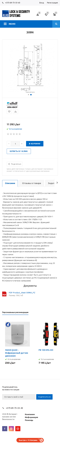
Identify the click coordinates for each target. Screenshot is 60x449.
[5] (19, 134)
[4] (16, 134)
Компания (30, 414)
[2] (11, 134)
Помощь (29, 420)
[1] (8, 134)
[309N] (30, 92)
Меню (12, 24)
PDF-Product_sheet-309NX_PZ (22, 293)
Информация (31, 417)
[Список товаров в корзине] (56, 15)
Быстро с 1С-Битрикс (28, 440)
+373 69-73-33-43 (12, 3)
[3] (14, 134)
